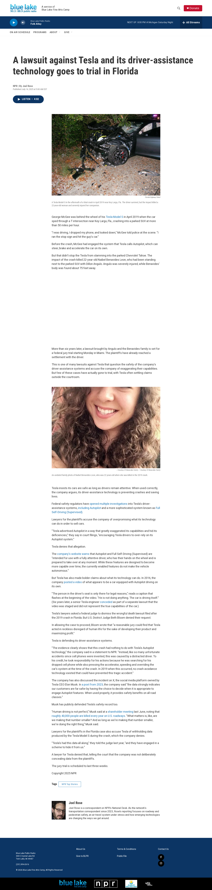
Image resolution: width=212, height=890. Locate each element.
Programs (40, 32)
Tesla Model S (114, 216)
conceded (106, 602)
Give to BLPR (82, 856)
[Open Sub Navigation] (60, 32)
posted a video (73, 582)
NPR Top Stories (70, 784)
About (53, 32)
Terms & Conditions (126, 849)
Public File (122, 856)
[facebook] (161, 857)
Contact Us (163, 849)
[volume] (23, 22)
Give (67, 32)
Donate (194, 8)
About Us (80, 849)
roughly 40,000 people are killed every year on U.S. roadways (88, 715)
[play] (13, 22)
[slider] (27, 22)
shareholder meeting (120, 711)
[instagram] (161, 863)
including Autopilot (89, 508)
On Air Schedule (20, 32)
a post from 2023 (92, 684)
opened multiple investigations (108, 503)
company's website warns (73, 553)
